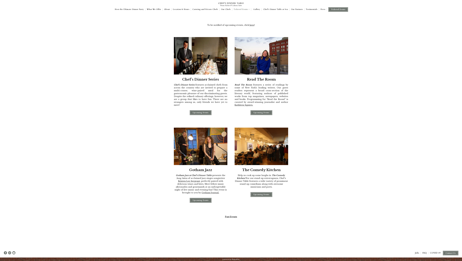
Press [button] (323, 9)
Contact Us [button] (451, 253)
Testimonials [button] (311, 9)
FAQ (424, 253)
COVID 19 (435, 253)
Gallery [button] (256, 9)
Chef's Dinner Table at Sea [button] (275, 9)
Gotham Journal (210, 192)
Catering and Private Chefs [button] (205, 9)
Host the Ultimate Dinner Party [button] (129, 9)
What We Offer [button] (154, 9)
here (252, 25)
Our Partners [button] (297, 9)
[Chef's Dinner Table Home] (231, 4)
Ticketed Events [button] (338, 9)
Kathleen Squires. (244, 105)
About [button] (167, 9)
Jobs (417, 253)
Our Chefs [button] (226, 9)
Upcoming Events (201, 112)
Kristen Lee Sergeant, (189, 181)
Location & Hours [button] (181, 9)
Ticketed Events (242, 9)
